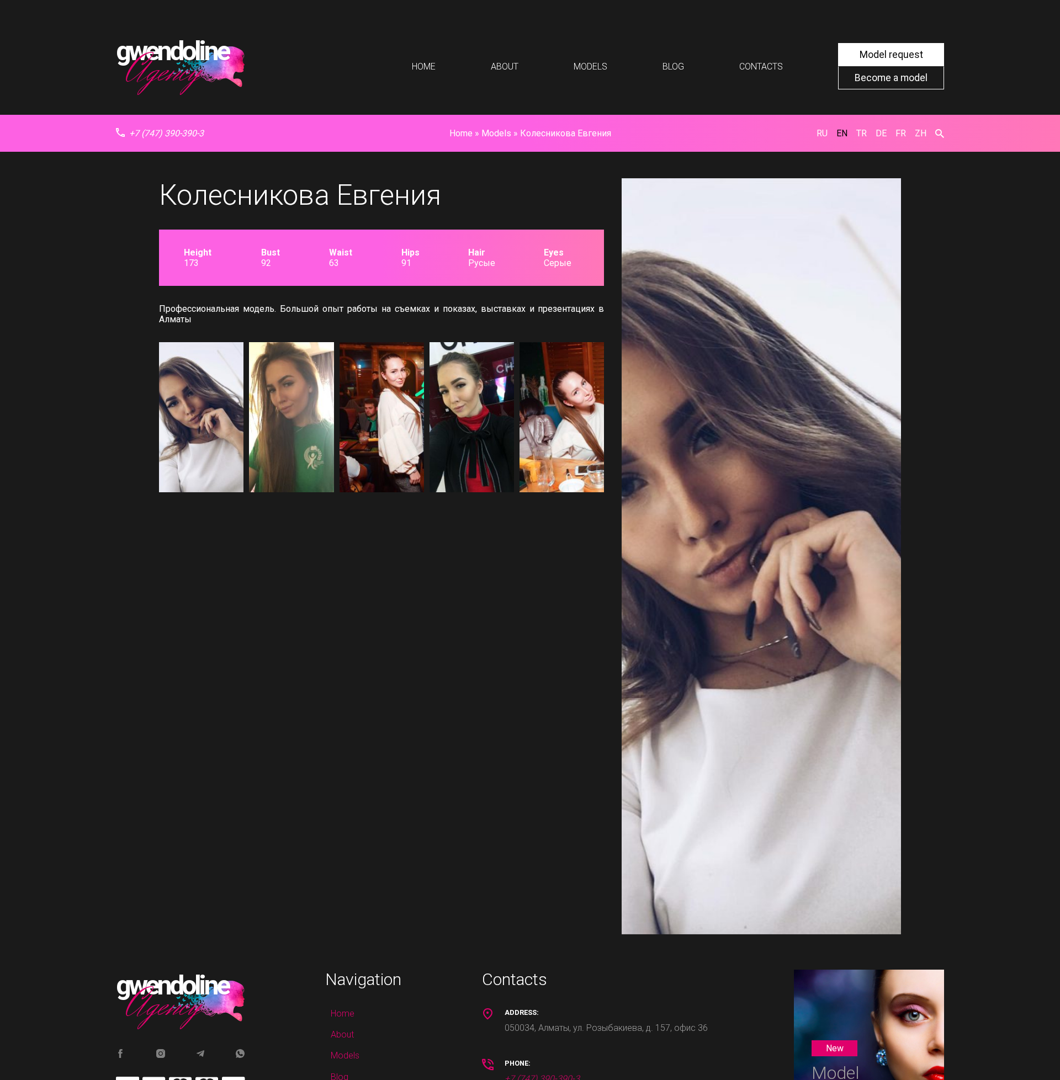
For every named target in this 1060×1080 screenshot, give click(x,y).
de (881, 133)
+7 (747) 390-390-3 (166, 133)
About (504, 66)
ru (822, 133)
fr (900, 133)
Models (590, 66)
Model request (891, 54)
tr (861, 133)
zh (920, 133)
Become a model (891, 77)
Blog (673, 66)
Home (424, 66)
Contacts (761, 66)
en (841, 133)
